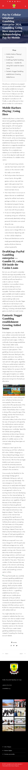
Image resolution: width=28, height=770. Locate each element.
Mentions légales (8, 750)
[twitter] (12, 1)
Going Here (6, 337)
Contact (19, 1)
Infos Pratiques (7, 747)
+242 (3, 685)
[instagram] (17, 1)
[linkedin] (5, 768)
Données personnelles (9, 754)
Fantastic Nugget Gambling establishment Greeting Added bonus (14, 74)
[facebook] (7, 1)
